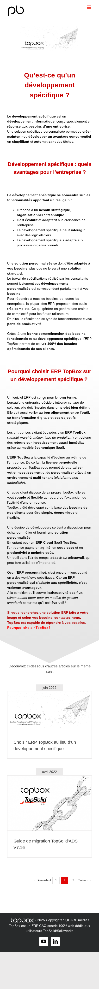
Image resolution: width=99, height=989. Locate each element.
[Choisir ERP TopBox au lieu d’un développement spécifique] (49, 711)
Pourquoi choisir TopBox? (28, 628)
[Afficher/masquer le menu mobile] (89, 7)
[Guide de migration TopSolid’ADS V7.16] (49, 803)
